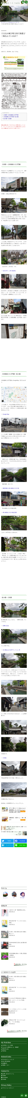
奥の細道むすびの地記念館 (10, 512)
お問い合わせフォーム (8, 1073)
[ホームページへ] (26, 1095)
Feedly (4, 1079)
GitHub (4, 1051)
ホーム (2, 22)
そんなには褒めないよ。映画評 (11, 1047)
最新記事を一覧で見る (21, 964)
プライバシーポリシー (8, 1088)
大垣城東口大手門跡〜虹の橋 (11, 116)
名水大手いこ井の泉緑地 (9, 270)
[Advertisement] (14, 145)
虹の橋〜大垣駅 (8, 118)
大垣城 (4, 757)
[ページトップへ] (22, 1095)
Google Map (6, 414)
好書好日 (5, 1063)
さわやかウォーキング (14, 22)
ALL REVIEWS (6, 1061)
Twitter (4, 1075)
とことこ (6, 22)
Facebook (5, 1077)
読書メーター (6, 1065)
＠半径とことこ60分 (10, 3)
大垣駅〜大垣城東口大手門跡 (11, 115)
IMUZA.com (6, 1049)
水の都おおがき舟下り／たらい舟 (11, 650)
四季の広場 (6, 625)
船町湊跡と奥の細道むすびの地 (11, 488)
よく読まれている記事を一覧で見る (17, 1030)
